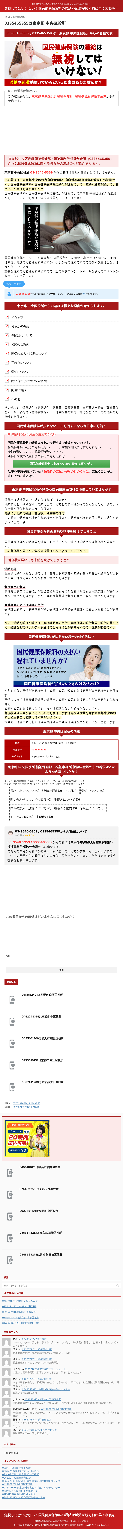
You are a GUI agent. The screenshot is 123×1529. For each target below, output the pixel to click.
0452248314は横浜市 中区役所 (41, 1016)
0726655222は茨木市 (34, 1339)
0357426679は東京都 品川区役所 (20, 1471)
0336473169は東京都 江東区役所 (42, 1399)
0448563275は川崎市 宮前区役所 (41, 1254)
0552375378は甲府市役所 (36, 1419)
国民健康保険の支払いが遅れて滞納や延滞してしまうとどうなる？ (61, 1521)
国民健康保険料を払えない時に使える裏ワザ (60, 464)
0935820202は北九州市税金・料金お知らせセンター (31, 1487)
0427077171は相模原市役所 (37, 1349)
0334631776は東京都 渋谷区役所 (20, 1474)
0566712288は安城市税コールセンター (46, 1369)
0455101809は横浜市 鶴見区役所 (43, 1038)
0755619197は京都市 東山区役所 (42, 1060)
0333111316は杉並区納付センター (40, 1429)
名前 (8, 955)
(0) (84, 293)
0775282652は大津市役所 (26, 1103)
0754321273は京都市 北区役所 (39, 1189)
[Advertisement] (61, 131)
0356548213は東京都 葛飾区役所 (41, 1232)
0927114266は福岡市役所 (16, 1467)
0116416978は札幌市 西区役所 (19, 1494)
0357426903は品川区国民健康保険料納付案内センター (32, 1480)
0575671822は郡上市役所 (26, 1107)
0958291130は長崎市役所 (16, 1477)
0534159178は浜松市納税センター (21, 1490)
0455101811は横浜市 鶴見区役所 (40, 1167)
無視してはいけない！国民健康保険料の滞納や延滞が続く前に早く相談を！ (61, 8)
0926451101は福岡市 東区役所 (39, 1210)
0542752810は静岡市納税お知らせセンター (46, 1389)
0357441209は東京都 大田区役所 (43, 1082)
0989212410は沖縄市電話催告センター (23, 1497)
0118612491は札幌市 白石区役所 (42, 994)
